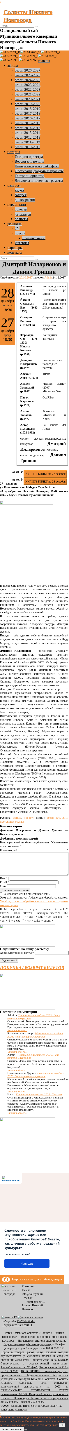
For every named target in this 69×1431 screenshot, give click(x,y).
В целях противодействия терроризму (28, 1344)
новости (29, 817)
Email (4, 882)
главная (44, 61)
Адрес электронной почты (17, 952)
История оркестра (29, 156)
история (13, 152)
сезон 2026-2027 (27, 70)
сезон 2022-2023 (27, 89)
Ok (62, 1425)
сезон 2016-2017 (27, 118)
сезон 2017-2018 (27, 113)
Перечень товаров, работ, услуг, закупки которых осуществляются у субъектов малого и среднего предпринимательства (34, 1355)
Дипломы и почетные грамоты (39, 180)
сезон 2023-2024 (27, 85)
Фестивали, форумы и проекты (39, 171)
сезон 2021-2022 (27, 94)
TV (17, 228)
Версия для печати (29, 161)
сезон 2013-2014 (27, 132)
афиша (12, 65)
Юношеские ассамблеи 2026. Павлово (39, 1094)
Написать (26, 1263)
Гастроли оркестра (29, 176)
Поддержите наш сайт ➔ (16, 1324)
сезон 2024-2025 (27, 80)
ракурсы (13, 185)
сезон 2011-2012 (27, 142)
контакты (14, 252)
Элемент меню (33, 238)
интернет (22, 243)
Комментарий (34, 850)
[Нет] (25, 1429)
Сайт (3, 886)
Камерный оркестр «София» (37, 166)
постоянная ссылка (12, 821)
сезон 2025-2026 (27, 75)
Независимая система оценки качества (42, 1340)
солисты (21, 219)
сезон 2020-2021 (27, 99)
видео (19, 190)
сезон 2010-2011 (27, 147)
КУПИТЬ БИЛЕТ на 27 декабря (45, 473)
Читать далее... (17, 1030)
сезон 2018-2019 (27, 109)
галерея (20, 195)
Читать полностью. (12, 1429)
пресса (20, 233)
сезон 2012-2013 (27, 137)
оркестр (21, 209)
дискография (25, 200)
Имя (4, 878)
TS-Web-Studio (26, 1321)
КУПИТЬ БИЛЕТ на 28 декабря (45, 481)
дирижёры (23, 214)
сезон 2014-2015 (27, 128)
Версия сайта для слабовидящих (36, 1279)
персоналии (16, 204)
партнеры (14, 248)
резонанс (14, 224)
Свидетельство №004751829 (49, 1359)
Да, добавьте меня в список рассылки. (26, 893)
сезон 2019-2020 (27, 104)
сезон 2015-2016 (27, 123)
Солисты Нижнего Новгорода (30, 1405)
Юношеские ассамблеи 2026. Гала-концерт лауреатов (35, 1035)
